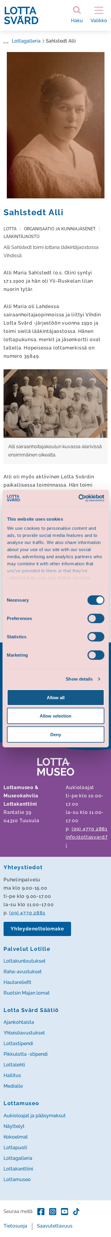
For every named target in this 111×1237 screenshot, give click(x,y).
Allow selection (55, 715)
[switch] (95, 618)
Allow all (56, 697)
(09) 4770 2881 (89, 829)
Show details (79, 678)
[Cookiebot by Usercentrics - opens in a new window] (79, 498)
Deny (55, 734)
